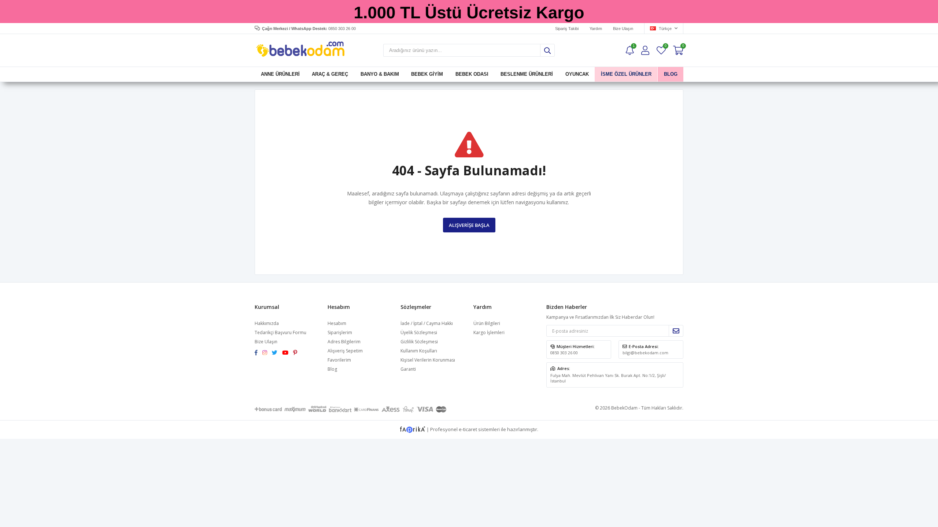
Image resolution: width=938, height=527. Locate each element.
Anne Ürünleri (280, 74)
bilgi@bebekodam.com (645, 352)
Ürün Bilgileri (486, 323)
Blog (332, 369)
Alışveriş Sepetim (345, 351)
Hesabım (337, 323)
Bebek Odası (471, 74)
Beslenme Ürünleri (527, 74)
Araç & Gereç (330, 74)
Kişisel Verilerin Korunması (427, 360)
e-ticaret (468, 429)
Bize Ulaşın (623, 28)
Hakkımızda (267, 323)
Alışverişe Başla (469, 225)
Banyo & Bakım (380, 74)
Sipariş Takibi (567, 28)
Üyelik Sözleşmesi (418, 332)
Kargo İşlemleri (489, 332)
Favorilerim (665, 47)
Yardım (596, 28)
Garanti (408, 369)
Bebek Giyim (427, 74)
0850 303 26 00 (564, 352)
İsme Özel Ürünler (626, 74)
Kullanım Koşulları (418, 351)
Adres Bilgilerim (344, 342)
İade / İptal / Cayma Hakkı (426, 323)
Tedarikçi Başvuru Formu (280, 332)
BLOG (670, 74)
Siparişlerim (340, 332)
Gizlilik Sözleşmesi (419, 342)
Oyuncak (576, 74)
